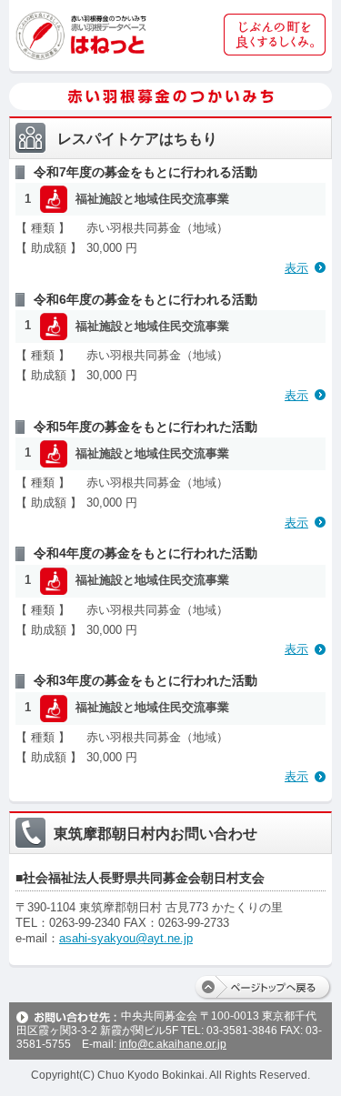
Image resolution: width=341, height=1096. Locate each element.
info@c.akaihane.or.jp (172, 1044)
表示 (296, 268)
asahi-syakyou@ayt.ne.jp (126, 938)
